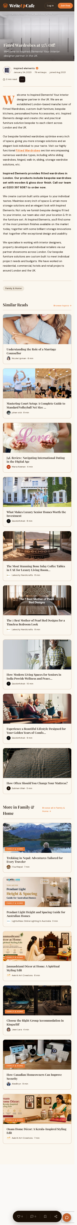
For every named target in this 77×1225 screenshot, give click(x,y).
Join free (65, 5)
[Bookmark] (45, 1216)
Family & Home (17, 14)
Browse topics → (62, 305)
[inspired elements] (7, 70)
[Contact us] (66, 1217)
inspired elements (24, 68)
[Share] (55, 1216)
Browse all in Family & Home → (53, 809)
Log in (50, 5)
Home (5, 14)
